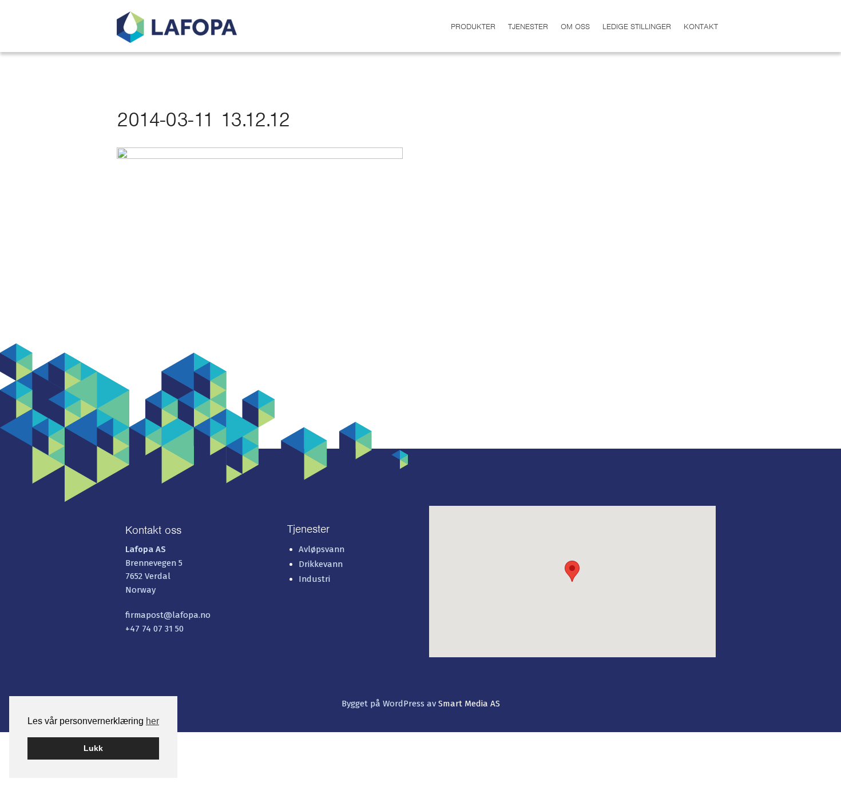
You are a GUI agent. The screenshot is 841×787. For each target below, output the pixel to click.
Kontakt (701, 26)
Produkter (473, 26)
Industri (314, 579)
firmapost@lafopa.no (168, 615)
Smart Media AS (469, 703)
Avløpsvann (321, 549)
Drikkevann (321, 564)
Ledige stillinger (636, 26)
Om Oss (575, 26)
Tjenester (528, 26)
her (152, 721)
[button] (572, 571)
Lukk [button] (93, 748)
